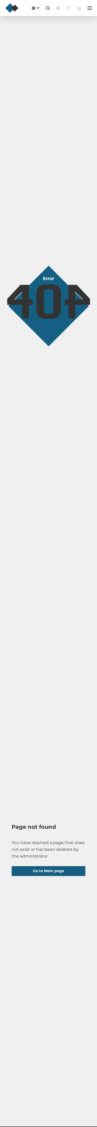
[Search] (48, 8)
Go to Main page (48, 870)
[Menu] (89, 8)
